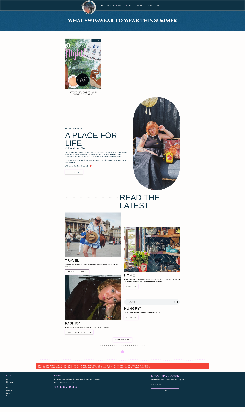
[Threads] (57, 387)
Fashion (138, 5)
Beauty (148, 5)
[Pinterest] (73, 387)
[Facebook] (60, 387)
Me (102, 5)
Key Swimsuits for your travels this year (83, 93)
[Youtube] (76, 387)
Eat (129, 5)
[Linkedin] (70, 387)
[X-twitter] (63, 387)
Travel (121, 5)
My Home (111, 5)
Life (157, 5)
